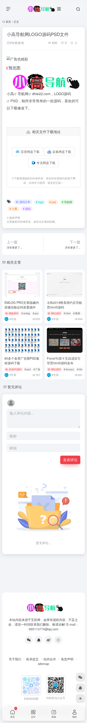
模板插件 (14, 313)
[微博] (48, 640)
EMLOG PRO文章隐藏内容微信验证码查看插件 (21, 304)
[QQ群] (58, 640)
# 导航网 (67, 202)
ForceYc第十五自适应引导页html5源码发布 (64, 360)
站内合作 (50, 659)
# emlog (25, 313)
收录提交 (32, 659)
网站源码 (56, 313)
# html (67, 313)
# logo (40, 202)
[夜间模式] (80, 698)
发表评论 (70, 459)
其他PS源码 (15, 369)
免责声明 (67, 659)
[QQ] (39, 640)
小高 (10, 93)
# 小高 (13, 208)
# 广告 (36, 369)
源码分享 (24, 202)
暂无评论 (15, 386)
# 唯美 (76, 313)
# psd (52, 202)
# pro (35, 313)
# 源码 (27, 208)
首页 (8, 21)
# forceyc (69, 369)
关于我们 (15, 659)
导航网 (23, 93)
